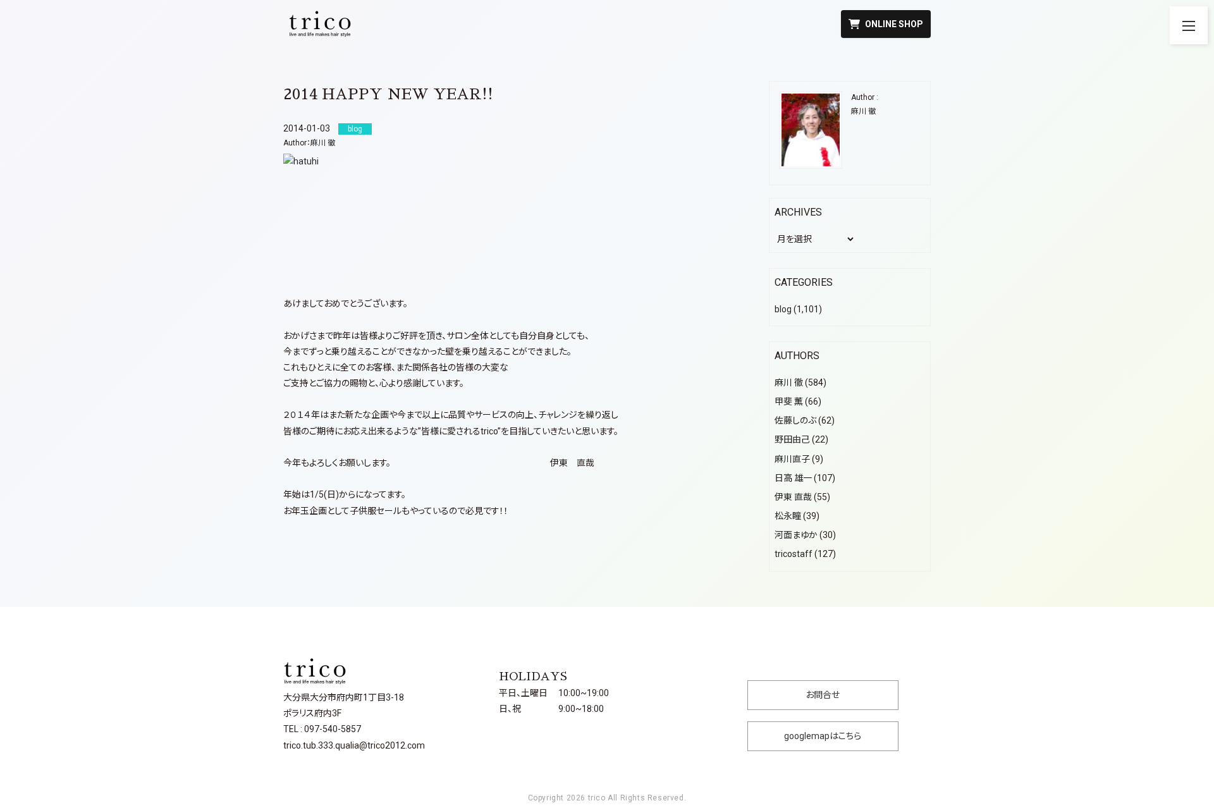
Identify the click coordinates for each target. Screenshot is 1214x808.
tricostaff (793, 554)
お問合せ (823, 695)
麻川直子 (792, 459)
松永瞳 (788, 516)
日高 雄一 (793, 478)
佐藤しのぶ (795, 420)
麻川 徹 (322, 142)
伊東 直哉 (793, 497)
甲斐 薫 (789, 401)
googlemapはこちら (822, 736)
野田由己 (792, 439)
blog (783, 309)
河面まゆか (796, 535)
